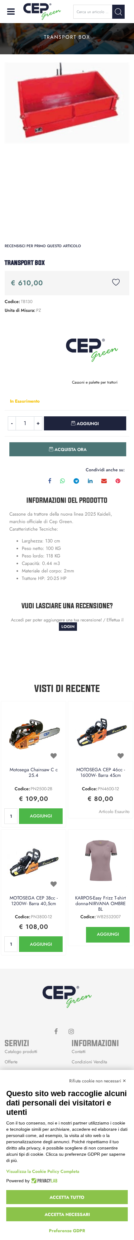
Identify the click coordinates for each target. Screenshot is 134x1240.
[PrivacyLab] (43, 1181)
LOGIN (67, 627)
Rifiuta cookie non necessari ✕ (97, 1081)
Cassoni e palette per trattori (94, 382)
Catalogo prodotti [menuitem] (21, 1051)
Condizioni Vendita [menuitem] (89, 1062)
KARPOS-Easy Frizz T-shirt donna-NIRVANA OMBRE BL (100, 904)
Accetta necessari (67, 1214)
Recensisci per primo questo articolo (43, 246)
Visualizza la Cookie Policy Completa (42, 1171)
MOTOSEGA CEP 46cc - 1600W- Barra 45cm (100, 773)
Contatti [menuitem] (79, 1051)
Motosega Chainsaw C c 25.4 (34, 773)
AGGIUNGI (41, 816)
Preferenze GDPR (67, 1231)
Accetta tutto (67, 1197)
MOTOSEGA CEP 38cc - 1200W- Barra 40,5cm (34, 901)
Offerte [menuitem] (11, 1062)
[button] (118, 12)
